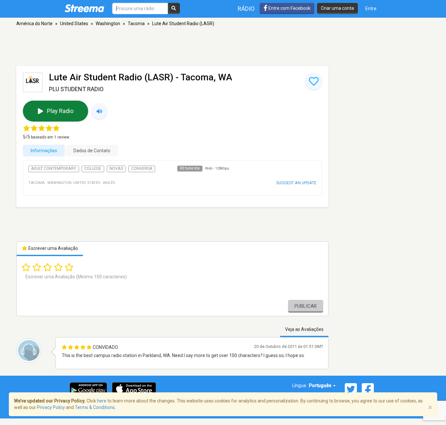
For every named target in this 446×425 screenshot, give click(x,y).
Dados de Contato (91, 150)
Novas (116, 168)
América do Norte (34, 23)
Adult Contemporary (53, 168)
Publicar (306, 306)
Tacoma (136, 23)
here (101, 400)
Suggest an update (296, 182)
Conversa (141, 168)
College (92, 168)
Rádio (246, 8)
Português (320, 385)
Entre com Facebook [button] (289, 8)
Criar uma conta (337, 8)
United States (74, 23)
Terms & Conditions (95, 407)
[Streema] (84, 8)
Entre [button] (370, 8)
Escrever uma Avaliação (52, 248)
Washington (108, 23)
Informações (44, 150)
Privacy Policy (51, 407)
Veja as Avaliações (304, 329)
